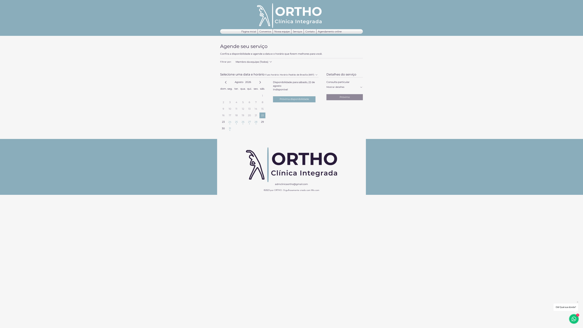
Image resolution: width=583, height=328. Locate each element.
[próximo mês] (260, 82)
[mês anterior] (226, 82)
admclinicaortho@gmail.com (291, 184)
